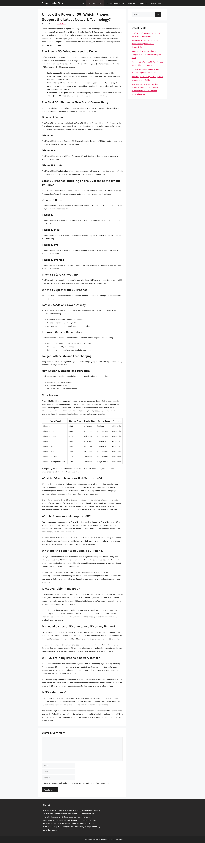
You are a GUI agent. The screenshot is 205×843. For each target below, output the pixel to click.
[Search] (158, 14)
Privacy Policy (156, 3)
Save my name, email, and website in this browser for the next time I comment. (76, 783)
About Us (131, 3)
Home (82, 3)
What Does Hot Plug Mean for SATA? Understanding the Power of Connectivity (146, 43)
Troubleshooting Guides (115, 3)
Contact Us (143, 3)
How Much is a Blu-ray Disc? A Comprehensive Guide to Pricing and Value (146, 54)
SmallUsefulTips (52, 3)
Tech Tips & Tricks (95, 3)
